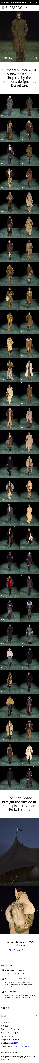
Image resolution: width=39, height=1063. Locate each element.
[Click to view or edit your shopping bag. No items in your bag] (32, 8)
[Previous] (2, 910)
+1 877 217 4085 (24, 1058)
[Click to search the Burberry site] (27, 8)
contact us (34, 1058)
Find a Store (7, 1022)
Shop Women (14, 950)
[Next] (36, 910)
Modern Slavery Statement (9, 1052)
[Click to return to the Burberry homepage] (14, 7)
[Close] (37, 2)
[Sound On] (37, 58)
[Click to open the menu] (37, 8)
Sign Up (30, 2)
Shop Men (26, 950)
